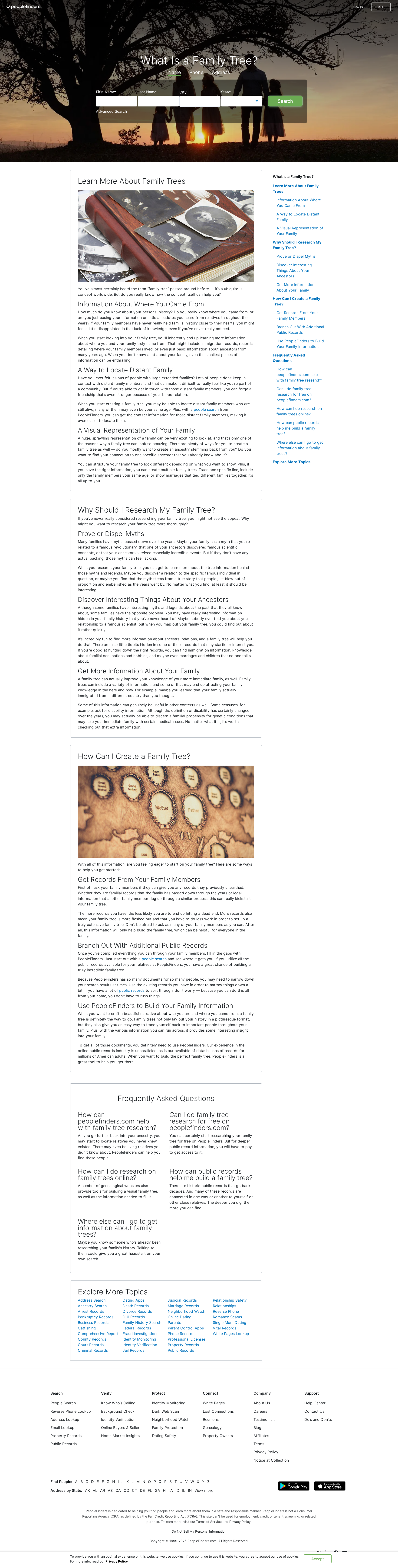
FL (150, 1490)
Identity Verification (140, 1344)
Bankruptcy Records (95, 1317)
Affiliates (261, 1435)
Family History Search (142, 1322)
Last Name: (147, 92)
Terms (258, 1443)
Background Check (118, 1411)
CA (118, 1490)
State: (226, 92)
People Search (63, 1403)
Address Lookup (64, 1419)
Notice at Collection (271, 1460)
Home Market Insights (120, 1435)
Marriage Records (183, 1305)
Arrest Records (91, 1311)
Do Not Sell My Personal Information (199, 1531)
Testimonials (264, 1419)
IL (183, 1490)
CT (134, 1490)
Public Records (181, 1350)
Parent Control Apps (186, 1328)
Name (174, 72)
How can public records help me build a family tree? (297, 428)
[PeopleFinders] (23, 7)
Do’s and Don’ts (318, 1419)
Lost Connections (218, 1411)
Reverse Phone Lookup (70, 1411)
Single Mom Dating (229, 1322)
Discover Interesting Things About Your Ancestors (294, 270)
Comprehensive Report (98, 1333)
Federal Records (137, 1328)
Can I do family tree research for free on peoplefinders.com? (294, 394)
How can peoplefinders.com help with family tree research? (299, 374)
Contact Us (314, 1411)
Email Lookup (62, 1427)
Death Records (136, 1305)
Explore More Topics (291, 461)
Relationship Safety (230, 1300)
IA (171, 1490)
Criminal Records (93, 1350)
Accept (317, 1558)
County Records (92, 1339)
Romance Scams (227, 1317)
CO (126, 1490)
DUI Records (134, 1317)
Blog (257, 1427)
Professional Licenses (187, 1339)
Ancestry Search (92, 1305)
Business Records (93, 1322)
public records (132, 990)
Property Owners (218, 1435)
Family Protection (167, 1427)
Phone (196, 72)
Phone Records (181, 1333)
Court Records (91, 1344)
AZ (110, 1490)
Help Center (315, 1403)
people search (206, 409)
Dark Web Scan (165, 1411)
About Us (261, 1403)
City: (183, 92)
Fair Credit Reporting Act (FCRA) (172, 1516)
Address (221, 72)
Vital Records (224, 1328)
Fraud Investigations (140, 1333)
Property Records (183, 1344)
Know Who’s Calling (118, 1403)
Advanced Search (111, 111)
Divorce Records (137, 1311)
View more (203, 1490)
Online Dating (179, 1317)
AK (87, 1490)
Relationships (224, 1305)
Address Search (91, 1300)
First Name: (106, 92)
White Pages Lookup (231, 1333)
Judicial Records (182, 1300)
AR (102, 1490)
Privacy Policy (116, 1561)
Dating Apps (134, 1300)
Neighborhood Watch (186, 1311)
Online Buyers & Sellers (121, 1427)
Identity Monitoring (139, 1339)
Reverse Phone (226, 1311)
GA (157, 1490)
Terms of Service (209, 1522)
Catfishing (87, 1328)
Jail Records (133, 1350)
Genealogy (212, 1427)
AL (95, 1490)
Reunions (211, 1419)
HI (165, 1490)
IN (190, 1490)
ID (177, 1490)
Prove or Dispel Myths (296, 256)
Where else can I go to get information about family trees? (299, 448)
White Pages (214, 1403)
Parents (174, 1322)
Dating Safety (164, 1435)
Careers (260, 1411)
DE (142, 1490)
